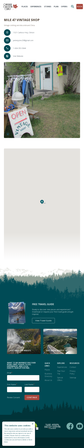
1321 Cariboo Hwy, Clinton (23, 32)
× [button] (32, 424)
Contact (73, 367)
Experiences (62, 367)
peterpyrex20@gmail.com (23, 40)
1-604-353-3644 (19, 48)
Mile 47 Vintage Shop (21, 20)
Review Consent (13, 397)
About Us (48, 380)
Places (47, 370)
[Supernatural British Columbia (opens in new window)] (52, 426)
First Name (11, 384)
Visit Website (18, 56)
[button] (42, 202)
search (73, 6)
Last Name (28, 384)
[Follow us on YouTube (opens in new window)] (79, 426)
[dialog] (18, 434)
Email (9, 373)
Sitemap (73, 377)
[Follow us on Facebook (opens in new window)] (70, 426)
